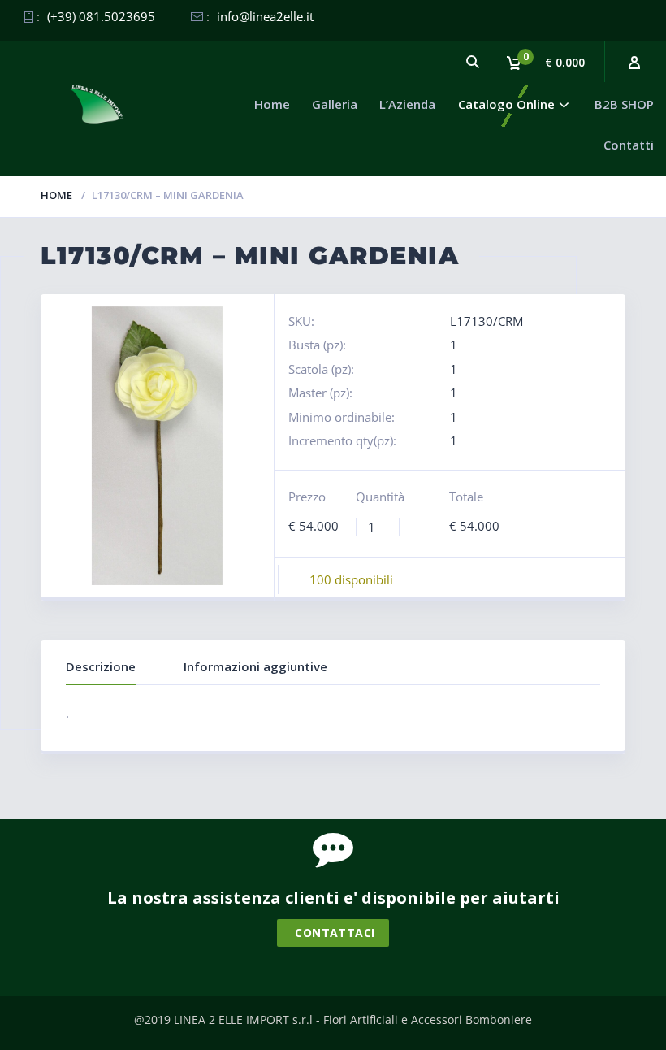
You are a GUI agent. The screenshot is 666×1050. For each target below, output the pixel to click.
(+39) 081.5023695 (101, 16)
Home (272, 104)
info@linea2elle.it (265, 16)
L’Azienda (407, 104)
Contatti (628, 145)
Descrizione (101, 666)
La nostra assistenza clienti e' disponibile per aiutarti (333, 898)
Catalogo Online (506, 104)
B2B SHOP (624, 104)
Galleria (334, 104)
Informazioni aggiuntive (255, 666)
